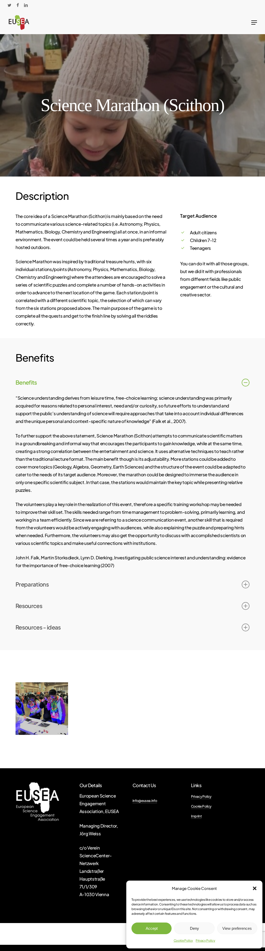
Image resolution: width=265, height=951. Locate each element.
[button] (254, 888)
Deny (194, 928)
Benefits (26, 382)
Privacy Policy (205, 940)
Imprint (196, 816)
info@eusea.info (144, 800)
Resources (29, 605)
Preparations (32, 584)
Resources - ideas (38, 627)
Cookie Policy (183, 940)
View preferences (237, 928)
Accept (152, 928)
